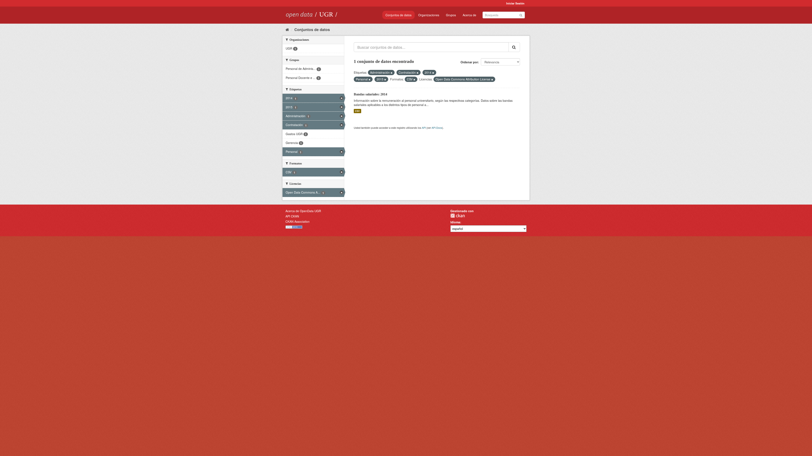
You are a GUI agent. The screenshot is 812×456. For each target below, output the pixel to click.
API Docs (437, 127)
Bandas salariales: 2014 (370, 94)
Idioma (455, 222)
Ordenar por (469, 62)
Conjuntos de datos (398, 15)
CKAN (457, 215)
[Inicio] (287, 29)
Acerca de (469, 15)
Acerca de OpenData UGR (303, 211)
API (424, 127)
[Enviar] (521, 14)
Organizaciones (428, 15)
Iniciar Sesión (515, 3)
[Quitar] (391, 72)
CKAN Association (297, 221)
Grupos (451, 15)
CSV (357, 111)
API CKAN (292, 216)
